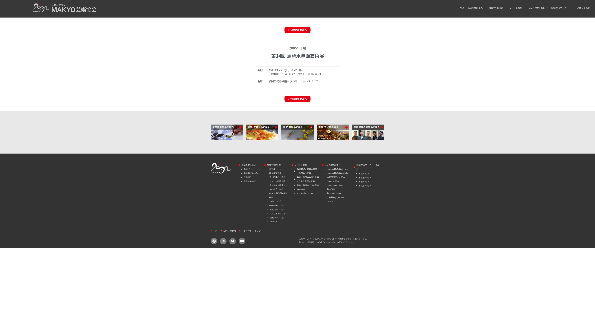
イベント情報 (515, 8)
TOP (461, 8)
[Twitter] (232, 241)
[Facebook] (214, 241)
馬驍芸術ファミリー (561, 8)
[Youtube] (242, 241)
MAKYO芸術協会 (537, 8)
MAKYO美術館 (496, 8)
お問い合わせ (583, 8)
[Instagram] (223, 241)
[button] (297, 30)
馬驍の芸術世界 (475, 8)
